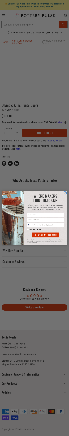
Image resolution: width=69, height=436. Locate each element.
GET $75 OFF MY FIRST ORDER (45, 234)
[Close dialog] (65, 192)
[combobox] (30, 225)
